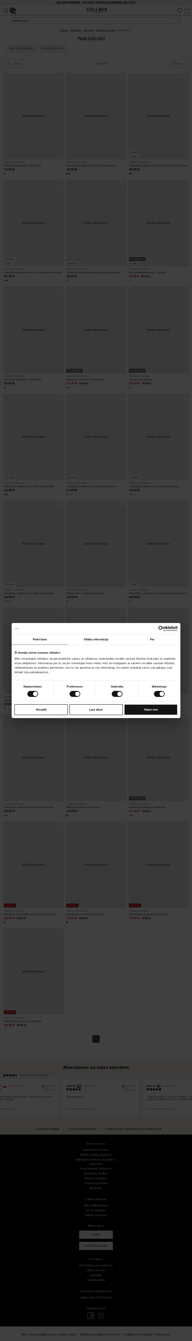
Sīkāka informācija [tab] (96, 639)
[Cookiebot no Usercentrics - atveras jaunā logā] (161, 628)
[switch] (75, 694)
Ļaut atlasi (96, 709)
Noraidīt (41, 709)
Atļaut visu (151, 709)
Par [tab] (152, 639)
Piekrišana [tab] (40, 639)
